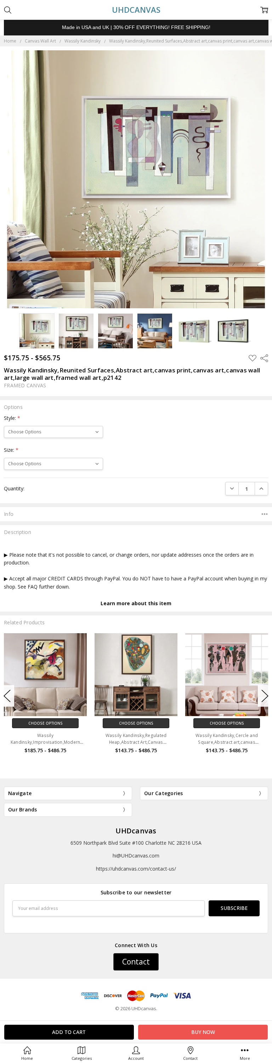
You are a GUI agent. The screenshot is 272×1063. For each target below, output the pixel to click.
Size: (11, 449)
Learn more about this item (136, 603)
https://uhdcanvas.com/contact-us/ (136, 868)
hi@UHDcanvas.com (136, 855)
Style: (12, 418)
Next (265, 696)
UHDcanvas (135, 831)
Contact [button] (136, 962)
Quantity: (14, 488)
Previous (7, 696)
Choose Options (45, 723)
